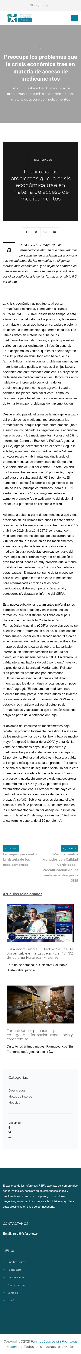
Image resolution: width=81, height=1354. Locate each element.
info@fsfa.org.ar (41, 5)
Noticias (14, 1102)
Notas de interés (20, 1096)
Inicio (15, 88)
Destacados (34, 88)
